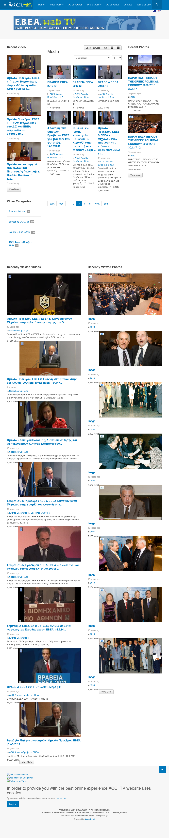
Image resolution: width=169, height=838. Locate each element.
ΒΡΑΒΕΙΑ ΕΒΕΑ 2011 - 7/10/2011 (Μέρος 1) (34, 687)
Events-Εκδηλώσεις (22, 231)
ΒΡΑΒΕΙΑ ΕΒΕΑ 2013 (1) (108, 84)
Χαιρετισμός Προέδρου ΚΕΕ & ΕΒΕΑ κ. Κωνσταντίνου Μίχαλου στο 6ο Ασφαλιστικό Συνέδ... (43, 566)
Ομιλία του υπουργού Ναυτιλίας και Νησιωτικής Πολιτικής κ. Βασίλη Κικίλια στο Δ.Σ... (23, 171)
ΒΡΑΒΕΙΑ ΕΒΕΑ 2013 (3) (57, 84)
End (106, 203)
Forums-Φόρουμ (19, 211)
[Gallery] (112, 47)
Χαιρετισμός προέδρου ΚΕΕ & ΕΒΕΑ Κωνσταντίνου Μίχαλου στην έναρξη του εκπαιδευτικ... (42, 502)
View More (14, 189)
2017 (133, 96)
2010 (92, 378)
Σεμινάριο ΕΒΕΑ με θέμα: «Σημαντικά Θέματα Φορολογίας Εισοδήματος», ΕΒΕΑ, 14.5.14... (39, 627)
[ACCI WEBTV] (20, 4)
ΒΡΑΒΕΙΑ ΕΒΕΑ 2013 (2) (83, 84)
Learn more (61, 798)
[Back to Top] (162, 769)
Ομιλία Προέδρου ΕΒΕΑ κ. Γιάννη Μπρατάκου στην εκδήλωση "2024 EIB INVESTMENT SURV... (42, 380)
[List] (118, 47)
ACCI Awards (75, 4)
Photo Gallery (94, 4)
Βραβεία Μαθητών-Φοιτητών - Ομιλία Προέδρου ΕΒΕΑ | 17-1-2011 (44, 742)
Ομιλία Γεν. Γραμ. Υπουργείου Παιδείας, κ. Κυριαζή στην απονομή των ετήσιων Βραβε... (84, 139)
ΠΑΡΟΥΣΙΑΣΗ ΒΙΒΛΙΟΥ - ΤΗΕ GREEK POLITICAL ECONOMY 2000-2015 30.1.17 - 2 (143, 142)
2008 (92, 326)
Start (52, 203)
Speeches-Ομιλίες (21, 221)
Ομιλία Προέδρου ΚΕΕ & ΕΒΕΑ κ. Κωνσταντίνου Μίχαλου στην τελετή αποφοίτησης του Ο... (39, 320)
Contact (128, 4)
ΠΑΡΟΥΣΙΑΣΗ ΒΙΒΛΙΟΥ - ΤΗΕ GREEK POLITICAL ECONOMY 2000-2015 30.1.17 (143, 83)
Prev (61, 203)
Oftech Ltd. (90, 819)
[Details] (105, 47)
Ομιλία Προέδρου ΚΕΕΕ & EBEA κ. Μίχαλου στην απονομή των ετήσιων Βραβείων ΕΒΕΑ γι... (109, 140)
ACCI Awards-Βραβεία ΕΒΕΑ (55, 95)
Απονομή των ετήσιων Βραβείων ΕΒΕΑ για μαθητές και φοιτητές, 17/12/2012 (58, 137)
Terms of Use (144, 4)
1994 (92, 429)
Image (91, 318)
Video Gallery (57, 4)
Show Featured (93, 47)
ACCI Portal (112, 4)
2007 (92, 531)
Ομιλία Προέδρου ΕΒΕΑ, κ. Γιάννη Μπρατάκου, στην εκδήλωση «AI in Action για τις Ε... (23, 83)
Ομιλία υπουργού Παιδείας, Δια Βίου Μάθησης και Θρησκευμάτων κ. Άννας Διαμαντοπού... (42, 441)
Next (97, 203)
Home (41, 4)
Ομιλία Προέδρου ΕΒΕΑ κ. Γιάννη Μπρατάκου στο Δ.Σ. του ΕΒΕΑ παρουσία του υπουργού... (23, 126)
